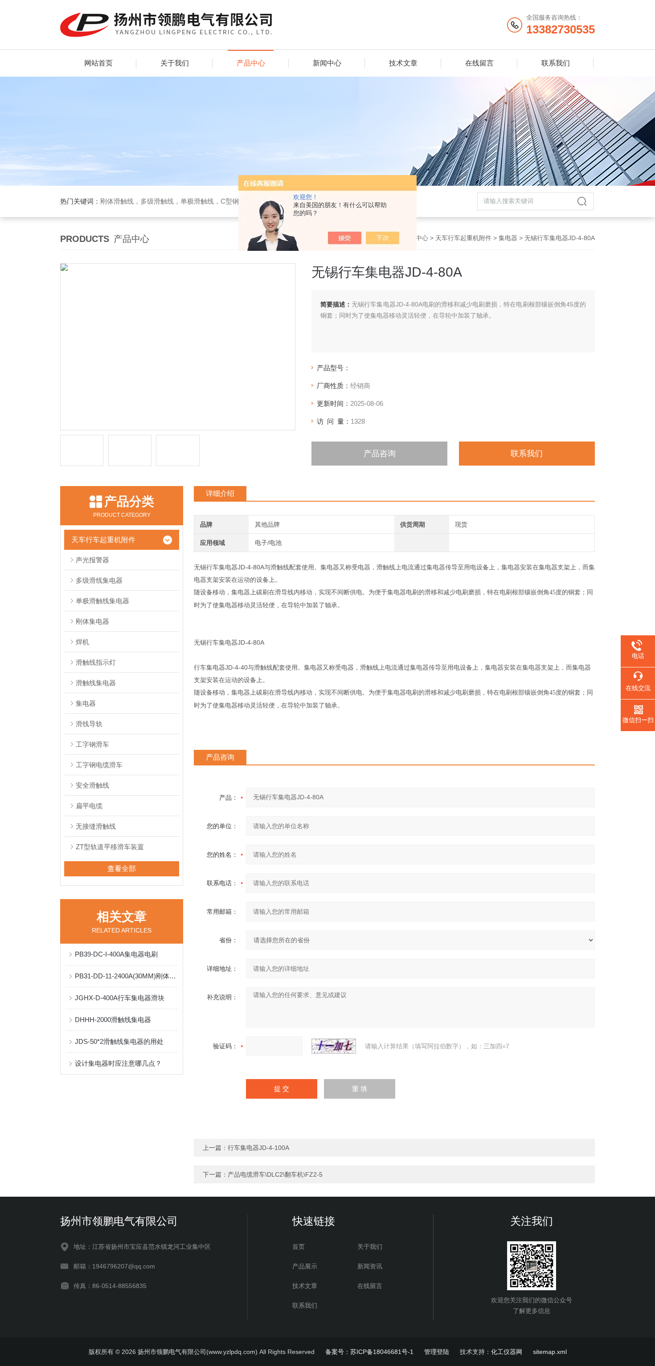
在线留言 (479, 63)
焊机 (82, 642)
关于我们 (174, 63)
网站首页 (98, 63)
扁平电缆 (89, 806)
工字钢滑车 (92, 744)
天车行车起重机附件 (463, 237)
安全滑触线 (92, 785)
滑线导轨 (89, 724)
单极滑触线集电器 (102, 601)
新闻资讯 (369, 1266)
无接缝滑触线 (96, 826)
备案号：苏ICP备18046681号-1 (369, 1351)
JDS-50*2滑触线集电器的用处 (119, 1041)
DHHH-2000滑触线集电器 (113, 1019)
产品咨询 (380, 453)
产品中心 (251, 63)
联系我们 (555, 63)
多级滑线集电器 (99, 580)
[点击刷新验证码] (333, 1046)
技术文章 (403, 63)
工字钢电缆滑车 (99, 765)
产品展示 (304, 1266)
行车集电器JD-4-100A (258, 1147)
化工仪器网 (506, 1351)
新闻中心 (327, 63)
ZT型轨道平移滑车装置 (110, 847)
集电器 (508, 237)
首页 (298, 1246)
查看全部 (121, 868)
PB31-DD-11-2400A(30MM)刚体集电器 (126, 976)
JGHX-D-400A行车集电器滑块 (119, 998)
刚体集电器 (92, 621)
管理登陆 (436, 1351)
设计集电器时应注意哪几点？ (118, 1063)
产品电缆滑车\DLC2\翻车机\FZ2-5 (275, 1174)
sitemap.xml (550, 1351)
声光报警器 (92, 560)
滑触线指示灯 (96, 662)
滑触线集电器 (96, 683)
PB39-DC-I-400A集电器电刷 (116, 954)
